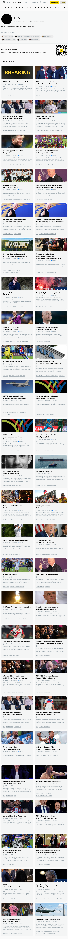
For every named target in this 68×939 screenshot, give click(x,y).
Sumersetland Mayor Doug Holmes (11, 621)
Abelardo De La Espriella (42, 519)
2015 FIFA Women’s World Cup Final (11, 270)
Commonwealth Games (42, 898)
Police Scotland (52, 898)
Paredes (5, 95)
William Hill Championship (9, 268)
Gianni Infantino (43, 95)
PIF (19, 554)
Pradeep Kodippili (51, 272)
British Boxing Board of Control (44, 795)
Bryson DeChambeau (12, 554)
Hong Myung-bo (54, 375)
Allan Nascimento (7, 485)
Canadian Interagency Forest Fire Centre (18, 618)
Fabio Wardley (47, 793)
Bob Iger (15, 306)
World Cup (5, 864)
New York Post (6, 519)
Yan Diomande (16, 655)
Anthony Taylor (15, 341)
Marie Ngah (39, 164)
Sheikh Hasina (39, 450)
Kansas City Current (49, 130)
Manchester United (7, 199)
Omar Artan (39, 414)
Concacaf (49, 95)
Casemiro (20, 933)
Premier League (7, 341)
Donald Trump (17, 233)
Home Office (60, 898)
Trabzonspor (14, 830)
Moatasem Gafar (21, 130)
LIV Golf (5, 554)
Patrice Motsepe (51, 233)
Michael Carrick (26, 199)
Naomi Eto (45, 164)
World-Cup (62, 375)
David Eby (5, 618)
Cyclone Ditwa (39, 272)
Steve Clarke (6, 164)
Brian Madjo (45, 306)
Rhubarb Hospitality (16, 519)
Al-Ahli (21, 761)
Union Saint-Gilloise (15, 164)
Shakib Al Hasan (47, 450)
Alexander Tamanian (26, 519)
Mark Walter (21, 306)
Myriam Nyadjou (52, 164)
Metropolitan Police (14, 761)
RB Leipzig (5, 655)
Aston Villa (38, 306)
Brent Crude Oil (48, 485)
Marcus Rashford (17, 199)
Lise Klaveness (17, 726)
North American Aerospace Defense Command (14, 412)
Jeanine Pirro (39, 554)
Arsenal (10, 655)
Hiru (45, 272)
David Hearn (54, 554)
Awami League (55, 450)
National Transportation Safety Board (45, 933)
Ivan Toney (5, 761)
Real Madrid (39, 761)
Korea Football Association (43, 375)
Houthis (54, 485)
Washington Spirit (58, 130)
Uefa (48, 341)
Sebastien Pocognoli (25, 164)
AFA (13, 864)
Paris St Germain (50, 414)
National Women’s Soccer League (11, 272)
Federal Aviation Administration (52, 931)
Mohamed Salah (7, 830)
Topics (13, 485)
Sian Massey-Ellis (24, 341)
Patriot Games (6, 414)
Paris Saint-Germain (14, 375)
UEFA (48, 726)
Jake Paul (18, 485)
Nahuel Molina (13, 95)
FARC (53, 519)
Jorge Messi (13, 586)
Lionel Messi (6, 586)
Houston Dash (39, 130)
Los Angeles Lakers (7, 306)
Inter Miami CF (20, 586)
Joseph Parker (39, 793)
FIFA (9, 95)
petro (50, 519)
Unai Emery (51, 306)
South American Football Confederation (13, 692)
